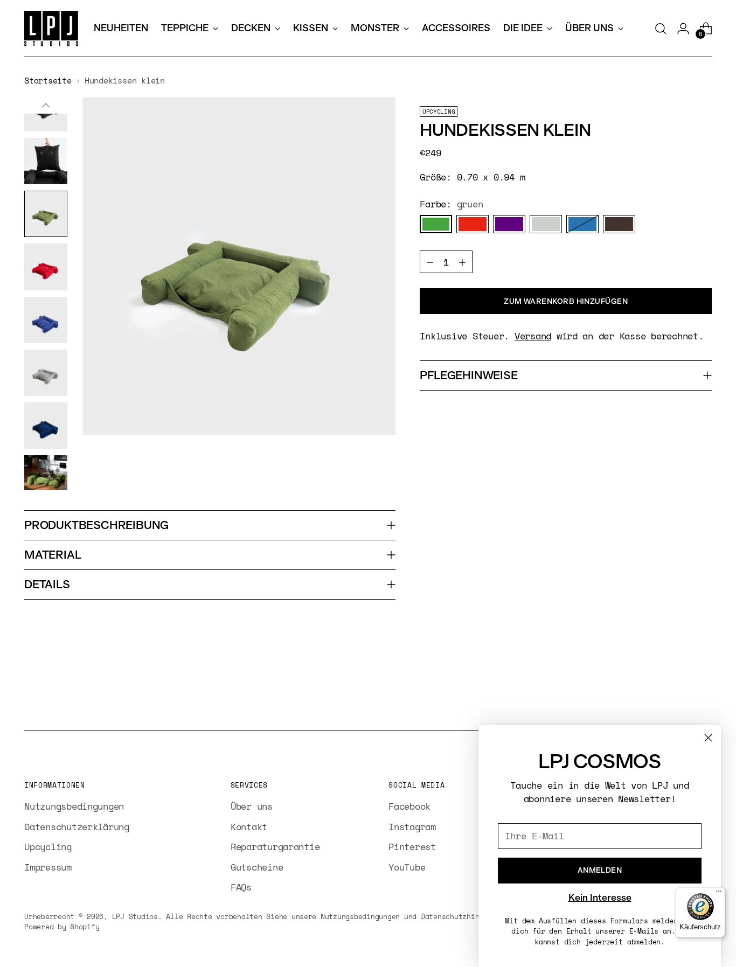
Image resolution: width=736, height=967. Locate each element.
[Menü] (718, 893)
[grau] (546, 224)
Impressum (48, 867)
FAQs (241, 887)
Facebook (409, 806)
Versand (533, 336)
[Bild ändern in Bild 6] (45, 373)
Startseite (48, 80)
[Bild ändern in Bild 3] (45, 214)
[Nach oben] (45, 106)
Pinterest (412, 846)
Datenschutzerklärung (76, 826)
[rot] (472, 224)
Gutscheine (257, 867)
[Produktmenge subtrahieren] (430, 262)
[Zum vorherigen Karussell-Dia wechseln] (678, 693)
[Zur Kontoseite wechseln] (683, 28)
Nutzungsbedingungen (74, 806)
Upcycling (48, 846)
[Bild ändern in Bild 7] (45, 425)
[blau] (582, 224)
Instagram (412, 826)
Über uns (252, 806)
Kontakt (249, 826)
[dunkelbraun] (619, 224)
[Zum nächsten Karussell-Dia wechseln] (702, 693)
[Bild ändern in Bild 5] (45, 320)
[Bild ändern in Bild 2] (45, 161)
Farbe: (451, 204)
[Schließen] (708, 737)
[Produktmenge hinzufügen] (462, 262)
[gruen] (436, 224)
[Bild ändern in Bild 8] (45, 472)
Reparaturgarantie (275, 846)
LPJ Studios (135, 916)
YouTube (406, 867)
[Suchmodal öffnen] (660, 28)
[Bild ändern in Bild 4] (45, 267)
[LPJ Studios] (51, 28)
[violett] (509, 224)
